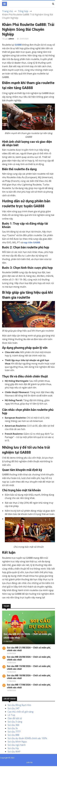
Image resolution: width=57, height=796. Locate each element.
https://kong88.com (10, 777)
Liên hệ (29, 762)
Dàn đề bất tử (15, 718)
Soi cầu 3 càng (15, 721)
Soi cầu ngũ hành (17, 744)
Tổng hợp (23, 11)
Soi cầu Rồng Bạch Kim (19, 705)
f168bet (12, 771)
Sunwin (12, 767)
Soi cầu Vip (13, 748)
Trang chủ (7, 11)
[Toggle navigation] (4, 4)
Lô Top (11, 715)
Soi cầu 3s (13, 728)
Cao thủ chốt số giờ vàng (20, 711)
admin (11, 39)
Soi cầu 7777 (14, 731)
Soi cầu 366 (13, 724)
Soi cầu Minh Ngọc (17, 741)
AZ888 (3, 767)
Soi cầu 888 (13, 734)
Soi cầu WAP (14, 751)
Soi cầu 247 (13, 708)
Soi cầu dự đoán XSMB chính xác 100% (27, 738)
